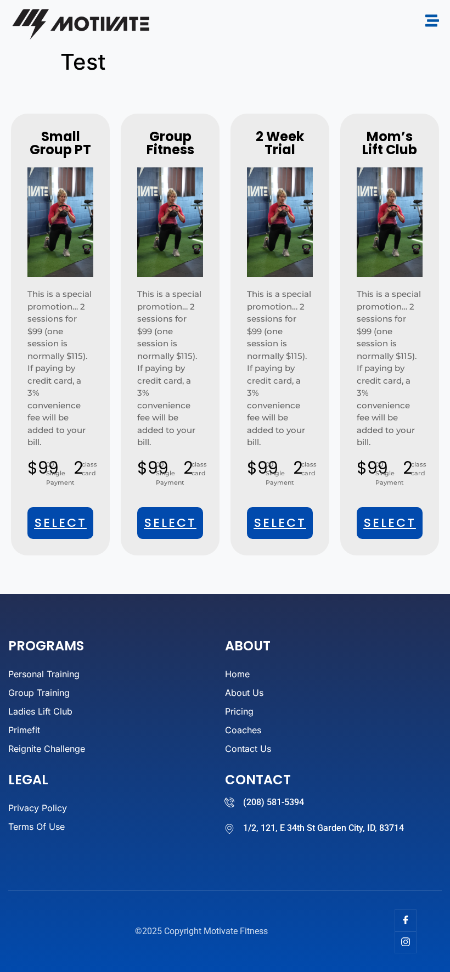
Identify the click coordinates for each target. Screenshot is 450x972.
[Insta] (406, 942)
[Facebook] (406, 920)
